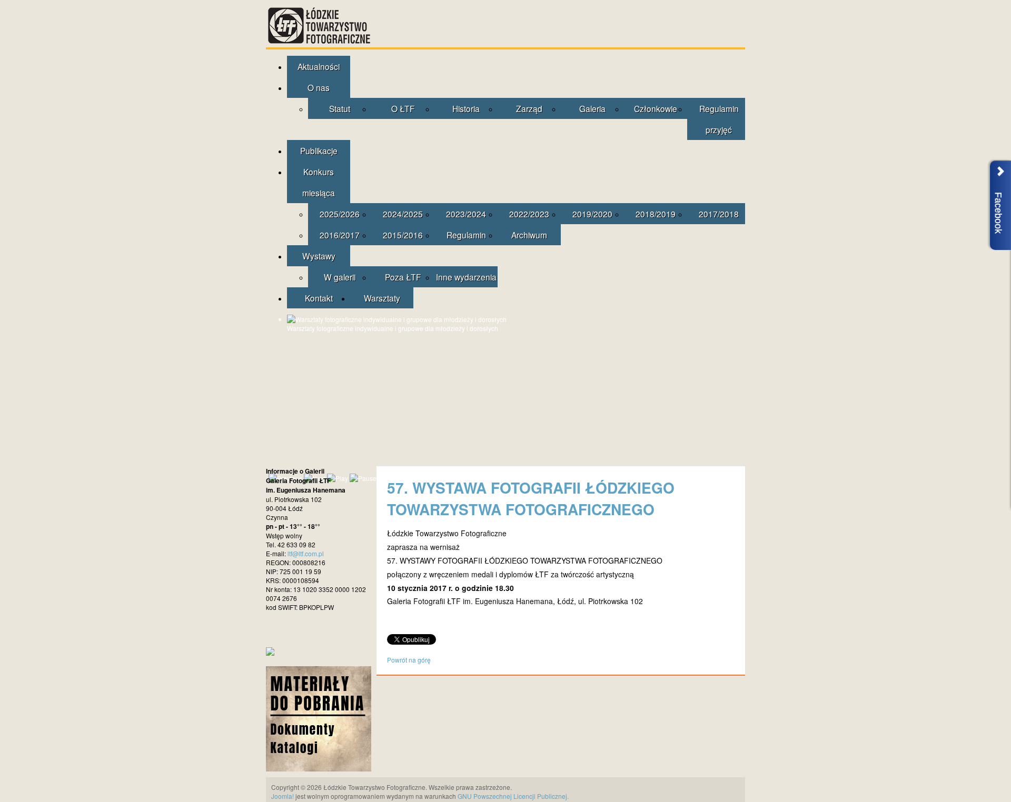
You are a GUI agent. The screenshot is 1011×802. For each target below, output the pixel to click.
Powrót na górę (409, 659)
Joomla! (282, 795)
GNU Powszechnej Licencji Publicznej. (513, 795)
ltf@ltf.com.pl (306, 553)
